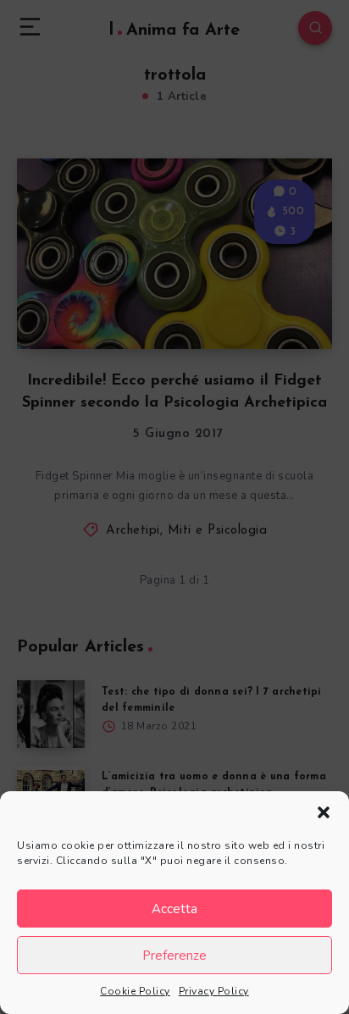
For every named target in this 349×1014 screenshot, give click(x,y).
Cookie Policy (135, 991)
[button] (323, 812)
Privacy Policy (214, 991)
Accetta (174, 908)
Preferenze (174, 955)
